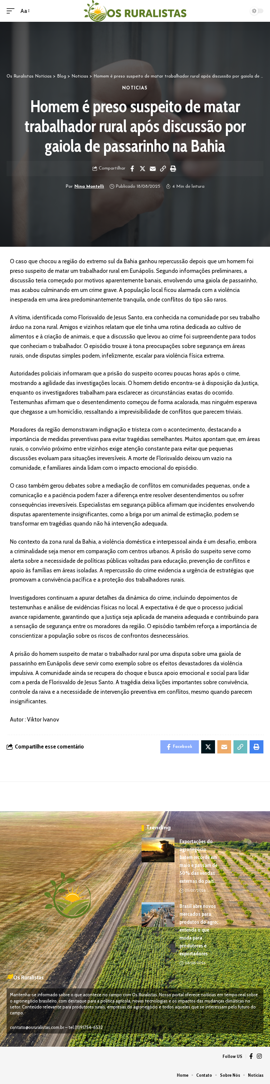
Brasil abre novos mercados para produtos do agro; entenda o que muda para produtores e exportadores (198, 930)
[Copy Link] (163, 168)
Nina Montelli (89, 186)
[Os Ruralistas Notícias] (135, 11)
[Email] (152, 168)
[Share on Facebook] (132, 168)
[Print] (173, 168)
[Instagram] (259, 1056)
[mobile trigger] (12, 11)
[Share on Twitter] (142, 168)
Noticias (135, 88)
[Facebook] (251, 1056)
